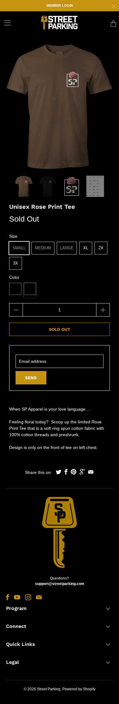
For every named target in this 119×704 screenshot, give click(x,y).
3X (15, 263)
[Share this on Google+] (82, 472)
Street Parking (48, 689)
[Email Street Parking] (39, 597)
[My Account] (5, 22)
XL (85, 248)
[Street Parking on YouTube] (17, 597)
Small (19, 248)
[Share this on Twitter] (58, 472)
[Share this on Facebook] (66, 472)
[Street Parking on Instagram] (28, 597)
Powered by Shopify (79, 689)
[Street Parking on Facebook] (7, 597)
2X (101, 248)
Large (67, 248)
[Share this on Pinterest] (73, 472)
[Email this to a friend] (90, 472)
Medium (43, 248)
